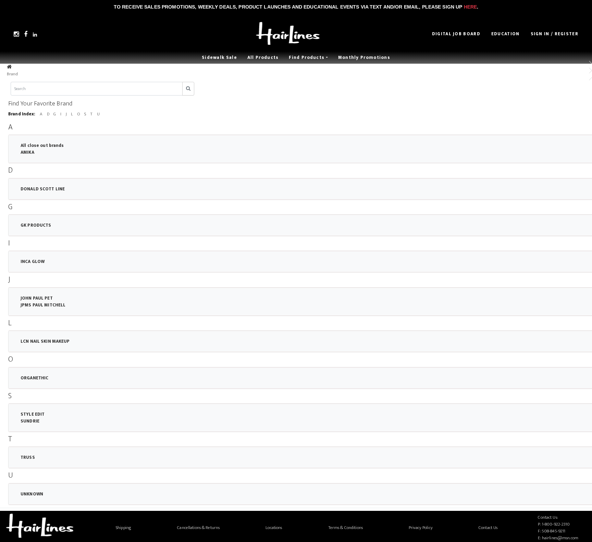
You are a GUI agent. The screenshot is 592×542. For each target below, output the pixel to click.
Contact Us (488, 527)
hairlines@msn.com (560, 538)
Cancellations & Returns (198, 527)
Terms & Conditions (345, 527)
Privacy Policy (421, 527)
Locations (274, 527)
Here (470, 7)
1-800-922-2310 (556, 524)
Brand (12, 74)
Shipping (123, 527)
